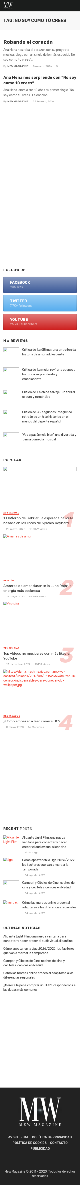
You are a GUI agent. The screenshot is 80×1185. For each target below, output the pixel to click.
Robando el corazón (28, 42)
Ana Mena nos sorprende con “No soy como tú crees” (39, 80)
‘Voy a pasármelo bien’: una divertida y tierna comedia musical (49, 437)
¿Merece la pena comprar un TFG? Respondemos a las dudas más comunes (39, 987)
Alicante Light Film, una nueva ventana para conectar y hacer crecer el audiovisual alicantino (44, 842)
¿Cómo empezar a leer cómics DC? (31, 721)
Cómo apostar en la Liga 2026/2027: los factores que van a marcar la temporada (48, 864)
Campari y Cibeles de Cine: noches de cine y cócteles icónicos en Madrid (48, 885)
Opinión (8, 580)
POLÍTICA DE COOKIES (29, 1143)
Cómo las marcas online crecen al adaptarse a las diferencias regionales (49, 905)
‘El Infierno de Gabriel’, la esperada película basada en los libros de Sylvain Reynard (38, 520)
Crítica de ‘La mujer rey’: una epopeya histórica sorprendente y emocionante (48, 374)
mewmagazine (17, 66)
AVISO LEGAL (18, 1137)
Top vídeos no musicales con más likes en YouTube (37, 655)
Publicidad (40, 1149)
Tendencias (11, 648)
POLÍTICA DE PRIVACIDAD (52, 1137)
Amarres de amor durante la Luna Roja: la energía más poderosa (37, 588)
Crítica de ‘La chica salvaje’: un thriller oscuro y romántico (48, 394)
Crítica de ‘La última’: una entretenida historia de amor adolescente (49, 352)
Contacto (59, 1143)
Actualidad (11, 513)
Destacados (11, 716)
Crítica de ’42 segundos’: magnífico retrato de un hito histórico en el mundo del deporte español (47, 416)
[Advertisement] (40, 219)
